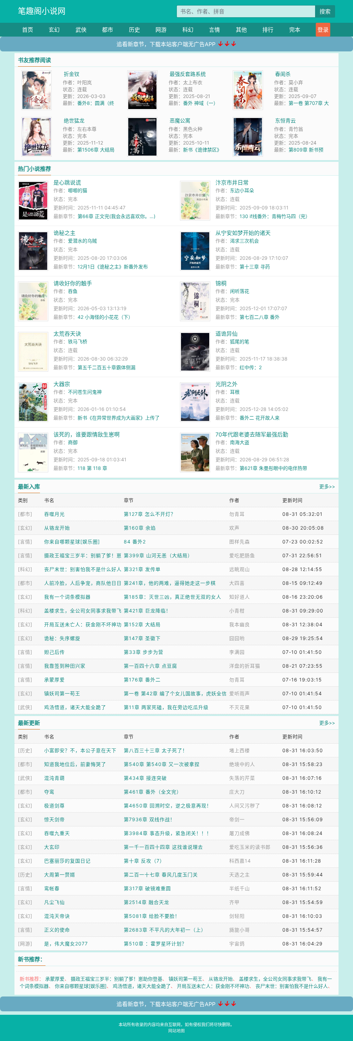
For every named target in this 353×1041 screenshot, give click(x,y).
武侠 (81, 29)
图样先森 (239, 541)
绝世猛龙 (74, 120)
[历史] (25, 750)
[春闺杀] (248, 74)
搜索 (325, 11)
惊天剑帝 (54, 819)
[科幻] (25, 569)
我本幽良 (239, 624)
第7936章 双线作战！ (149, 819)
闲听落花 (239, 291)
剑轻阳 (237, 916)
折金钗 (71, 74)
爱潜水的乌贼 (82, 241)
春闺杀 (283, 74)
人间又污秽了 (244, 805)
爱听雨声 (239, 693)
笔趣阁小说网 (41, 11)
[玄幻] (25, 528)
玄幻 (54, 29)
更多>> (327, 486)
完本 (294, 29)
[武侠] (25, 707)
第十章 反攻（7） (144, 861)
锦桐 (220, 283)
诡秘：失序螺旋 (62, 638)
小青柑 (237, 610)
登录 (323, 29)
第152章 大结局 (142, 624)
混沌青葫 (54, 778)
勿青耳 (237, 514)
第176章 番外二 (142, 679)
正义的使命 (57, 930)
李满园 (237, 652)
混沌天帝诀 (57, 916)
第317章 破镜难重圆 (147, 888)
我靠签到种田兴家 (64, 666)
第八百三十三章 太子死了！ (156, 750)
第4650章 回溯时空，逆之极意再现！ (168, 805)
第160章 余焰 (140, 528)
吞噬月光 (54, 514)
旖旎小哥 (239, 930)
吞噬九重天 (57, 833)
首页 (27, 29)
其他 (241, 29)
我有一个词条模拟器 (67, 597)
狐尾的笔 (239, 341)
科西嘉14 (240, 861)
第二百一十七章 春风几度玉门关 (161, 874)
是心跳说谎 (67, 182)
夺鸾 (49, 792)
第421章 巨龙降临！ (147, 610)
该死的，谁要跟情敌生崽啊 (86, 434)
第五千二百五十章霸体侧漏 (106, 367)
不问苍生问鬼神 (85, 392)
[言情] (25, 541)
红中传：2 (251, 367)
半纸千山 (239, 888)
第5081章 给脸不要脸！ (152, 916)
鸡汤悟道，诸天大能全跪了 (75, 707)
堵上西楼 (239, 750)
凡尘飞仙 (54, 902)
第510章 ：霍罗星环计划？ (155, 943)
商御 (73, 442)
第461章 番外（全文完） (153, 792)
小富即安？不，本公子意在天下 (80, 750)
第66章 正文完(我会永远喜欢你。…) (116, 216)
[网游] (25, 943)
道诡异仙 (226, 333)
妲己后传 (54, 652)
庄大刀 (237, 792)
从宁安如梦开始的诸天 (243, 232)
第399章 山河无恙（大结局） (158, 555)
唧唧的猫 (77, 190)
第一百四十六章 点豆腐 (150, 666)
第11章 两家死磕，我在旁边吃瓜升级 (166, 707)
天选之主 (239, 874)
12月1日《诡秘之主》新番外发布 (113, 266)
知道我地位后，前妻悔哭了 (75, 764)
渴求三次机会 (244, 241)
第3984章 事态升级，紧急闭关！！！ (168, 833)
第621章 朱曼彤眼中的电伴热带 (273, 468)
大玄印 (52, 847)
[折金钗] (36, 74)
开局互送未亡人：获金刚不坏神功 (83, 624)
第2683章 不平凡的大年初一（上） (165, 930)
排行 (267, 29)
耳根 (235, 392)
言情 (214, 29)
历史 (134, 29)
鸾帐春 (52, 888)
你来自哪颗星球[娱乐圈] (72, 541)
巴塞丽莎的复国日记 (67, 861)
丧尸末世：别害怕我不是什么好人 (83, 569)
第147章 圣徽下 (142, 638)
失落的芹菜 (242, 778)
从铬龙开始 (57, 528)
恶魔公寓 (180, 120)
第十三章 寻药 (255, 266)
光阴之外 (226, 384)
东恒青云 (285, 120)
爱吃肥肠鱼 (242, 555)
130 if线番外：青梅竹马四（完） (275, 216)
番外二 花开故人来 (260, 418)
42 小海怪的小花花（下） (105, 317)
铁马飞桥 (77, 341)
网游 (161, 29)
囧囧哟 (237, 638)
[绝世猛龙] (36, 121)
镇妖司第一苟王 (62, 693)
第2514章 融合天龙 (146, 902)
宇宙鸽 (237, 943)
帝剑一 (237, 819)
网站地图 (176, 1030)
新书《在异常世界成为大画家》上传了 (119, 418)
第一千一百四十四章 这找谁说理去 (163, 847)
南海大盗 (239, 442)
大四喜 (237, 583)
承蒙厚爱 (54, 679)
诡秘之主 (64, 232)
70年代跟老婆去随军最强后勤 (251, 434)
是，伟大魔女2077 (66, 943)
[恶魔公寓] (142, 121)
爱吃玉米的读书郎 (250, 847)
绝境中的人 (242, 764)
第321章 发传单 (142, 569)
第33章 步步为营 (143, 652)
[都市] (25, 514)
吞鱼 (73, 291)
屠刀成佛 (239, 833)
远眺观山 (239, 569)
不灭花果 (239, 707)
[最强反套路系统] (142, 74)
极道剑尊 (54, 805)
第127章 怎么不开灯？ (150, 514)
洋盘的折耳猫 (244, 666)
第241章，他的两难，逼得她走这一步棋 (170, 583)
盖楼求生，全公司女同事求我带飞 (83, 610)
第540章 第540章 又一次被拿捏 (162, 764)
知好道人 (239, 597)
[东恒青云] (248, 121)
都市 (107, 29)
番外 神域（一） (200, 103)
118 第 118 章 (92, 468)
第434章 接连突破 (145, 778)
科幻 (187, 29)
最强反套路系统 (188, 74)
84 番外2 (135, 541)
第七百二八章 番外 (260, 317)
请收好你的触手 (72, 283)
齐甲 (234, 902)
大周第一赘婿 (59, 874)
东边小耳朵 (242, 190)
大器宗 (61, 384)
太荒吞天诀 (67, 333)
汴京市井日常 (232, 182)
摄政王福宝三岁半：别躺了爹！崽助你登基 (116, 979)
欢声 (234, 528)
